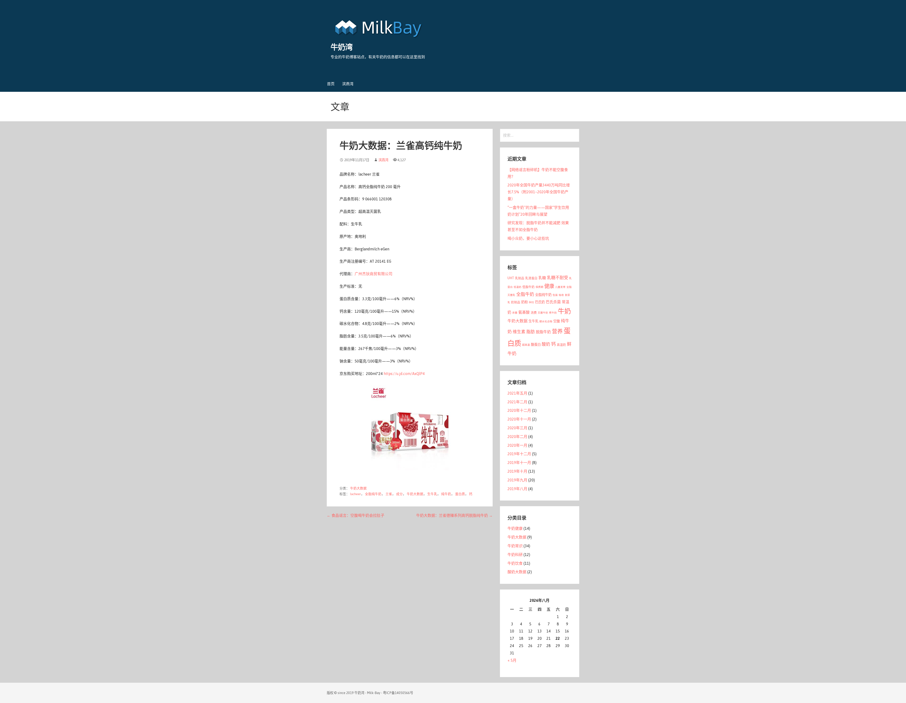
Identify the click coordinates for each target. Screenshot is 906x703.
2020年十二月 (519, 410)
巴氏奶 (540, 302)
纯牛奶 (446, 494)
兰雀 (389, 494)
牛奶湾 (341, 47)
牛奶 (564, 311)
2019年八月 (517, 489)
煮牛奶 (553, 312)
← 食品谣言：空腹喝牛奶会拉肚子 (355, 515)
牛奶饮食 (515, 563)
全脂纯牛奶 (373, 494)
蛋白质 (460, 494)
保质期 (539, 287)
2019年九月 (517, 480)
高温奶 (561, 344)
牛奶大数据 (358, 488)
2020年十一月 (519, 419)
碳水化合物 (545, 321)
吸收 (561, 295)
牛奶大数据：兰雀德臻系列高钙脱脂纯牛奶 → (454, 515)
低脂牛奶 (528, 287)
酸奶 (546, 344)
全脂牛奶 (525, 294)
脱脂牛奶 (543, 332)
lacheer (355, 494)
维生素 (519, 331)
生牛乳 (432, 494)
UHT (511, 278)
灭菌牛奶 (543, 312)
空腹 (556, 321)
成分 (399, 494)
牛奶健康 (515, 528)
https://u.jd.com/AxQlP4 (404, 373)
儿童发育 (560, 287)
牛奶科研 (515, 554)
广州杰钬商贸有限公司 (373, 274)
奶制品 (515, 302)
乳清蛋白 (531, 278)
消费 (534, 312)
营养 (557, 331)
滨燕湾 (347, 84)
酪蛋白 (536, 344)
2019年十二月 (519, 454)
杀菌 (514, 312)
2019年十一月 (519, 462)
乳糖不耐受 (557, 277)
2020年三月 (517, 428)
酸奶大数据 (517, 572)
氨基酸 (524, 312)
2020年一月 (517, 445)
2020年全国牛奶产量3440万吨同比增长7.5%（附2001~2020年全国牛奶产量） (539, 192)
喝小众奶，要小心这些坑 (528, 238)
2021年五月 (517, 393)
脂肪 (530, 331)
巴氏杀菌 (553, 302)
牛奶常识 (515, 546)
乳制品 (519, 278)
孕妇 (531, 302)
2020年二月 (517, 436)
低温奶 (517, 287)
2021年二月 (517, 402)
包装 (555, 295)
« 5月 (512, 660)
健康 (549, 286)
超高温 (526, 344)
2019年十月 (517, 471)
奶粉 (524, 302)
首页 (331, 84)
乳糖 (542, 278)
